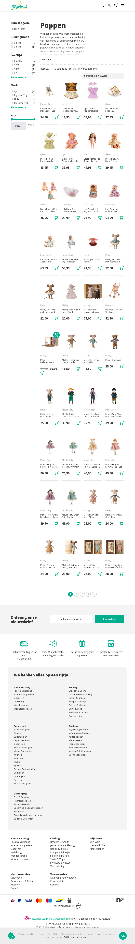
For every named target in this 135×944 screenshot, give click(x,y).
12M (16, 65)
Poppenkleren (18, 28)
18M (16, 69)
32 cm (17, 42)
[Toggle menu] (122, 5)
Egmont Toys (21, 95)
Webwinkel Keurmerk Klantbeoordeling (49, 918)
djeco (17, 91)
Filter (18, 126)
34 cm (17, 46)
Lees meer (46, 59)
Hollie (17, 99)
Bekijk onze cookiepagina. (76, 937)
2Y (15, 73)
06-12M (18, 61)
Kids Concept (21, 103)
